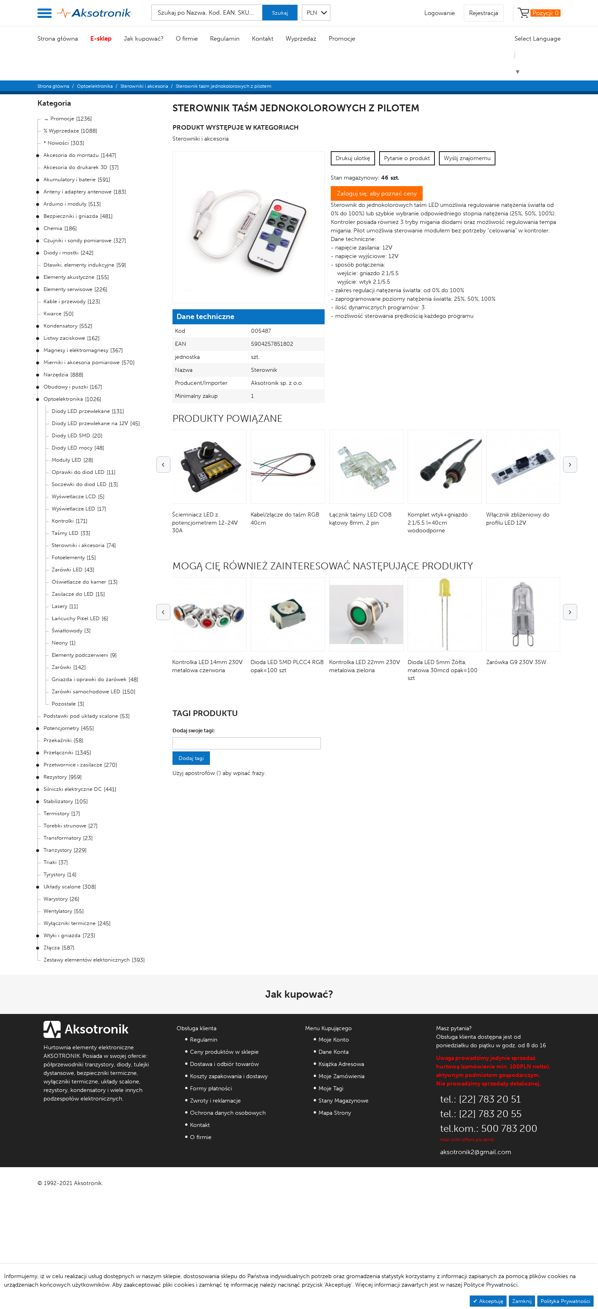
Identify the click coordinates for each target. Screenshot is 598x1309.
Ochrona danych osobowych (228, 1112)
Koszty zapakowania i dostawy (229, 1076)
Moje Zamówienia (341, 1076)
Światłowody (67, 630)
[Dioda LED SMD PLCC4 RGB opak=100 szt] (288, 614)
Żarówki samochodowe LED (86, 691)
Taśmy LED (65, 533)
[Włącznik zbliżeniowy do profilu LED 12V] (523, 467)
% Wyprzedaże (61, 131)
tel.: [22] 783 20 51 (480, 1099)
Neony (60, 643)
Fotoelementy (68, 557)
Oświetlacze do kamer (79, 582)
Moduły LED (66, 460)
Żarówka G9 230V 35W (516, 662)
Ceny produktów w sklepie (224, 1052)
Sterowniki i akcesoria (144, 86)
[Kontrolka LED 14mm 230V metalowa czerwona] (209, 614)
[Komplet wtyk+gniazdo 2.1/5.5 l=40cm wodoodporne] (445, 467)
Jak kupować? (144, 38)
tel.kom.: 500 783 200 (488, 1128)
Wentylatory (58, 911)
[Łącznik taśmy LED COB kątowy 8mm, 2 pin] (366, 467)
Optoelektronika (95, 86)
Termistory (56, 813)
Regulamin (225, 38)
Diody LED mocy (72, 448)
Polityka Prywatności (565, 1301)
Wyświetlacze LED (73, 509)
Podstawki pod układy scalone (81, 716)
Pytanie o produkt (407, 158)
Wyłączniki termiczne (70, 923)
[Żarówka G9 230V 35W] (523, 614)
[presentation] (163, 464)
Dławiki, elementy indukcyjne (79, 265)
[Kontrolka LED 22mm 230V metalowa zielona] (366, 614)
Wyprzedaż (301, 38)
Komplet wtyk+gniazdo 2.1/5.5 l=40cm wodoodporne (438, 522)
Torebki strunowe (65, 826)
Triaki (50, 862)
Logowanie (439, 13)
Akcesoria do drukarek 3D (75, 167)
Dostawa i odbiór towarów (224, 1064)
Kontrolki (63, 521)
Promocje (342, 38)
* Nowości (56, 143)
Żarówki (61, 667)
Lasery (59, 606)
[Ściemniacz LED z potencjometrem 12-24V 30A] (209, 467)
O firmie (187, 38)
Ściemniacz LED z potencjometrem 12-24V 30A (205, 522)
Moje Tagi (331, 1088)
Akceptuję (490, 1301)
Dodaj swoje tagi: (193, 730)
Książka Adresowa (341, 1064)
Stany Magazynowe (344, 1100)
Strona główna (57, 38)
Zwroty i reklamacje (215, 1100)
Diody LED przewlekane (81, 411)
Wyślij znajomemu (467, 158)
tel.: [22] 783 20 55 (481, 1114)
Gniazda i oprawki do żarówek (89, 679)
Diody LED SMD (71, 435)
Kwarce (52, 313)
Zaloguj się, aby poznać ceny (377, 193)
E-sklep (100, 38)
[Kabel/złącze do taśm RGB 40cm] (288, 467)
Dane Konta (334, 1052)
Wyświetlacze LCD (74, 496)
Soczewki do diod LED (79, 484)
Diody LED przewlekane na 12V (90, 423)
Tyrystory (54, 874)
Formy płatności (211, 1088)
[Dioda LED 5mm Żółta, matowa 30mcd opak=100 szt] (445, 614)
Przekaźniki (58, 740)
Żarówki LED (67, 570)
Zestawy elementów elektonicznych (87, 960)
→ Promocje (59, 118)
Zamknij (522, 1301)
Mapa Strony (335, 1112)
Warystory (56, 899)
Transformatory (62, 838)
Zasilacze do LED (73, 594)
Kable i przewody (64, 301)
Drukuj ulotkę (353, 158)
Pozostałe (64, 704)
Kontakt (262, 38)
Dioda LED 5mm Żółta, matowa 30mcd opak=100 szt (443, 670)
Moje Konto (334, 1039)
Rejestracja (483, 13)
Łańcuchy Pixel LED (76, 618)
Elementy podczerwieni (80, 655)
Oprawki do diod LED (78, 472)
